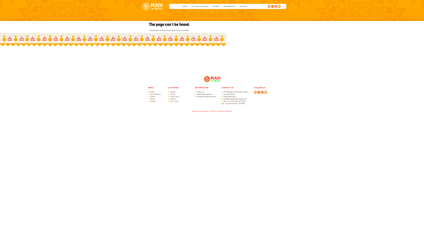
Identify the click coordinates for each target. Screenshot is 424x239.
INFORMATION (229, 6)
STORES (216, 6)
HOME (184, 6)
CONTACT (243, 6)
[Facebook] (269, 6)
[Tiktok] (275, 6)
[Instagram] (272, 6)
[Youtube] (279, 6)
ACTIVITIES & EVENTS (199, 6)
